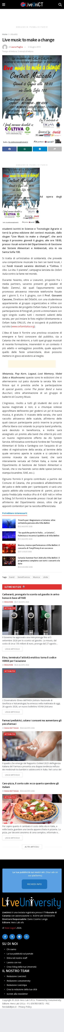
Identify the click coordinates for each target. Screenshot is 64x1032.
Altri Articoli (32, 847)
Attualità (13, 34)
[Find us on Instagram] (26, 936)
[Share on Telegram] (40, 149)
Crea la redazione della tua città (22, 989)
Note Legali (10, 927)
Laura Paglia (17, 47)
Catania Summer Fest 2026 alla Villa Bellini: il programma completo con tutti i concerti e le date (39, 560)
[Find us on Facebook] (5, 936)
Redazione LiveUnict (16, 976)
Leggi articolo (14, 649)
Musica (36, 577)
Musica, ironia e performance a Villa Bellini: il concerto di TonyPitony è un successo (39, 546)
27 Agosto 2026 (22, 602)
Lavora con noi (14, 962)
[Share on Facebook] (9, 149)
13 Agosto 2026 (25, 539)
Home (4, 34)
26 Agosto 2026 (22, 665)
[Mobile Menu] (3, 4)
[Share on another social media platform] (55, 149)
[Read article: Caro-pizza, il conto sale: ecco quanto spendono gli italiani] (32, 809)
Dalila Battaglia (11, 728)
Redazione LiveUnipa (17, 985)
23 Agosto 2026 (25, 526)
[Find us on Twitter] (12, 936)
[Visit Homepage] (32, 4)
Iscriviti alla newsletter (17, 993)
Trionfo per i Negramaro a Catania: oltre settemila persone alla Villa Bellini (36, 521)
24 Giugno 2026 (26, 567)
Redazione (8, 602)
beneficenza (24, 577)
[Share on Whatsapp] (24, 149)
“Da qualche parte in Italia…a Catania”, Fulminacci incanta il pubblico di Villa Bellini (38, 534)
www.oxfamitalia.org (23, 326)
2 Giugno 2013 (34, 47)
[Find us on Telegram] (19, 936)
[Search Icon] (60, 4)
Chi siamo (11, 949)
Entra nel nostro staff (17, 958)
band (11, 577)
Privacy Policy (25, 1006)
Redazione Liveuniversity (18, 980)
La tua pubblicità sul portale (20, 953)
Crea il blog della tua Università (21, 966)
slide (45, 577)
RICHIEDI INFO (34, 884)
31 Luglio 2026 (25, 552)
